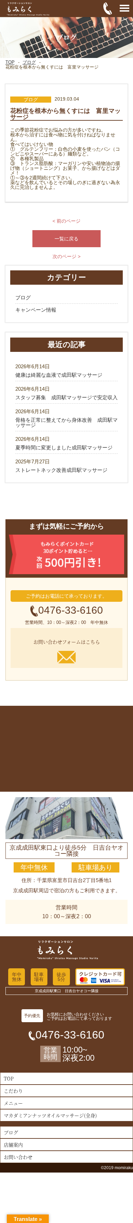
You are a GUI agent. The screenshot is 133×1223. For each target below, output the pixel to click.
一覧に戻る (66, 238)
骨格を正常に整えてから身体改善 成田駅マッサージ (66, 422)
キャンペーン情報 (35, 310)
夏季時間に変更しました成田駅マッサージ (64, 447)
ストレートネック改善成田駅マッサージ (61, 470)
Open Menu (124, 8)
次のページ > (66, 256)
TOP (10, 62)
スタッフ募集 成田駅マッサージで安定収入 (66, 397)
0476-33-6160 (70, 610)
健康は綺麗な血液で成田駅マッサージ (58, 375)
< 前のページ (66, 221)
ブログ (29, 62)
